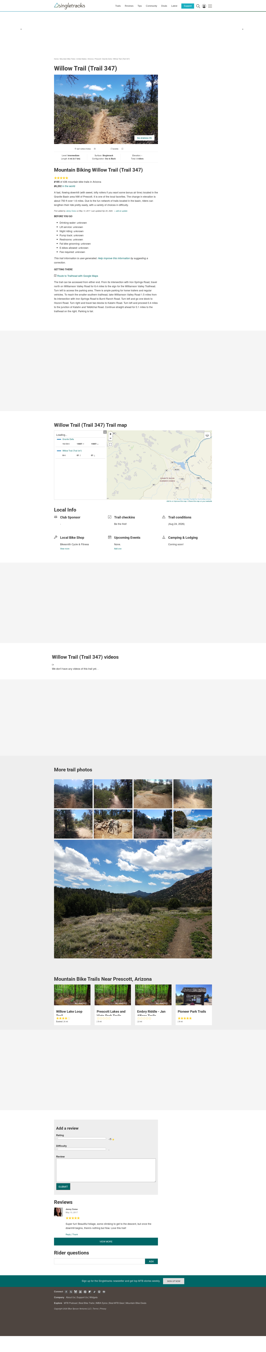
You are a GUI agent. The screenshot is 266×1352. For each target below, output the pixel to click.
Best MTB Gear (116, 1303)
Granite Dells (107, 59)
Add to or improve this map (177, 501)
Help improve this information (114, 258)
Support (188, 6)
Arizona (91, 59)
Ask (151, 1261)
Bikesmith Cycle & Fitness (74, 544)
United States (81, 59)
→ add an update (120, 210)
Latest (174, 6)
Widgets (93, 1297)
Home (56, 59)
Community (151, 6)
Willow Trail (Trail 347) (121, 59)
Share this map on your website (200, 501)
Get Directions (84, 149)
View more (64, 548)
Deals (164, 6)
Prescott (98, 59)
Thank (75, 1234)
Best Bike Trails (86, 1303)
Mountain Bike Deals (136, 1303)
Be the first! (120, 524)
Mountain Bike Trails (67, 59)
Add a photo (101, 149)
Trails (118, 6)
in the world (68, 186)
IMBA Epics (101, 1303)
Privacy (103, 1308)
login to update (174, 528)
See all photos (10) (144, 138)
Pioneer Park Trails (192, 1011)
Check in (128, 149)
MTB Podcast (70, 1303)
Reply (68, 1234)
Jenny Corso (71, 210)
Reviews (129, 6)
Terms (95, 1308)
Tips (140, 6)
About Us (70, 1297)
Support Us (82, 1297)
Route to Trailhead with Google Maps (77, 275)
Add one (118, 548)
